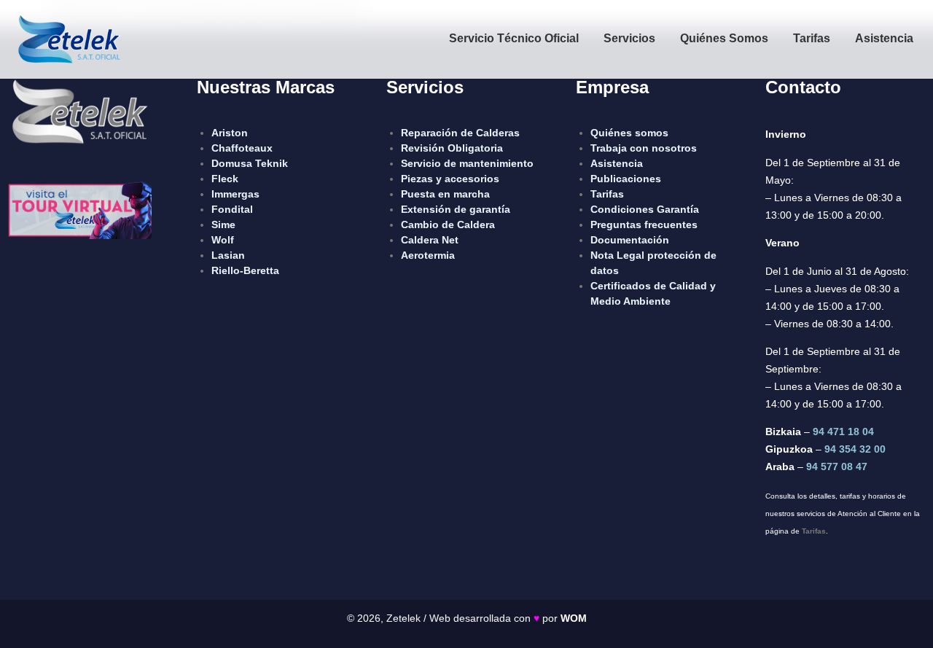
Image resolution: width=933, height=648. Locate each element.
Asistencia (884, 38)
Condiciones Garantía (644, 209)
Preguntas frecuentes (644, 224)
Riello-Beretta (245, 270)
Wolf (222, 240)
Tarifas (811, 38)
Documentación (629, 240)
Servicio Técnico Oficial (514, 38)
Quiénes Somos (724, 38)
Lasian (228, 255)
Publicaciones (625, 178)
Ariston (229, 132)
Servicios (629, 38)
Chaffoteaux (242, 148)
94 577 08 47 (836, 466)
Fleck (224, 178)
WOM (574, 618)
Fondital (232, 209)
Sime (223, 224)
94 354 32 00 (855, 449)
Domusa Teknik (249, 163)
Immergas (235, 194)
